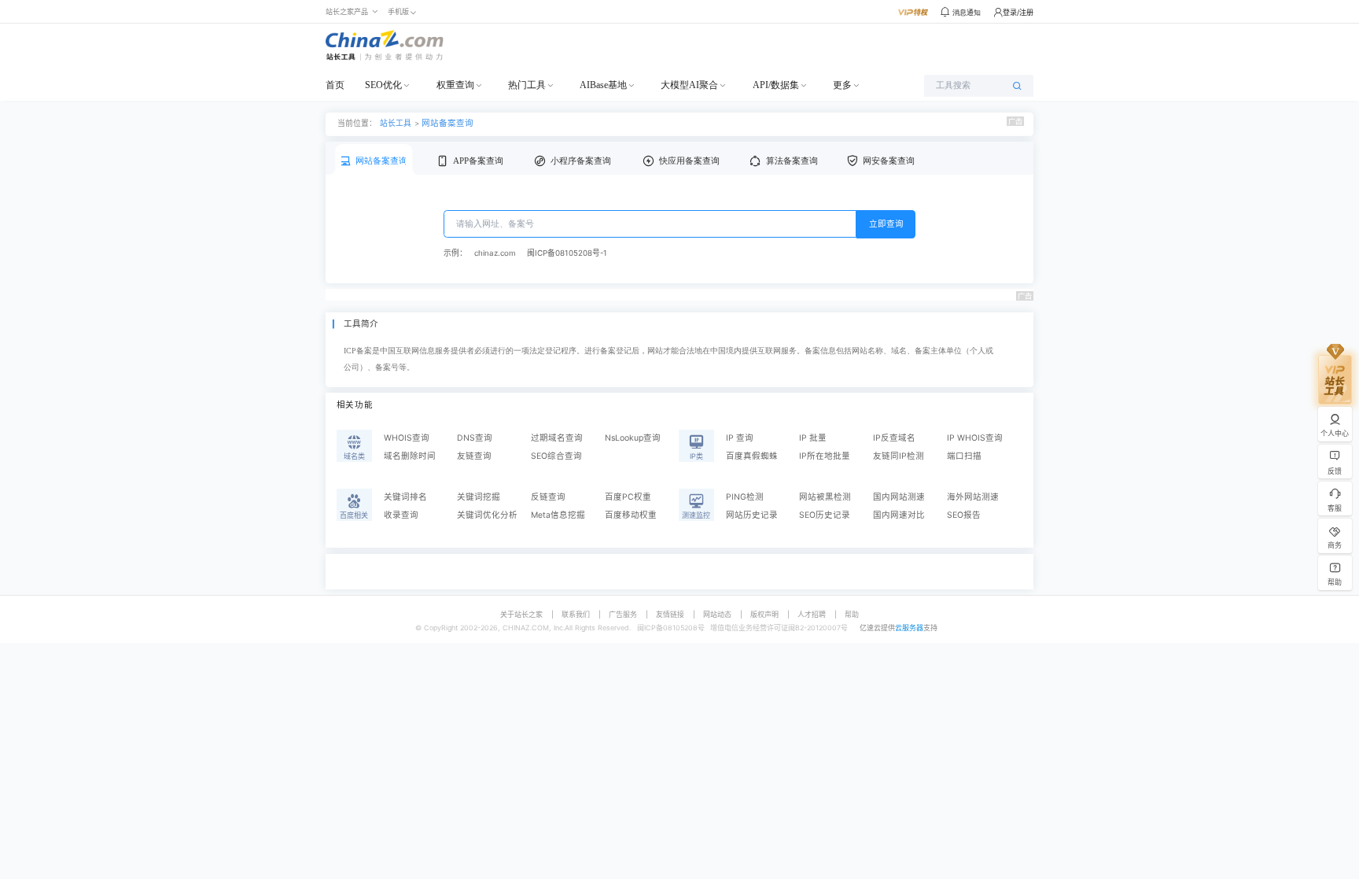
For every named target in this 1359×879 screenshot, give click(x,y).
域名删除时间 (410, 456)
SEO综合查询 (556, 456)
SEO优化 (383, 84)
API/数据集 (776, 84)
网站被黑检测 (825, 497)
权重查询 (455, 84)
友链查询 (474, 456)
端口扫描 (964, 456)
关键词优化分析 (487, 515)
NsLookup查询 (633, 438)
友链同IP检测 (898, 456)
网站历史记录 (752, 515)
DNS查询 (474, 438)
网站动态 (717, 614)
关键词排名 (405, 497)
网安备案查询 (889, 161)
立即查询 (886, 224)
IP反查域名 (894, 438)
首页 (335, 84)
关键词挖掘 (478, 497)
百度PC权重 (628, 497)
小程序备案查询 (581, 161)
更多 (842, 84)
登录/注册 (1018, 12)
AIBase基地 (603, 84)
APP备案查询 (478, 161)
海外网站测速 (973, 497)
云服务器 (909, 627)
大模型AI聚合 (689, 84)
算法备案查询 (792, 161)
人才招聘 (811, 614)
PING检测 (745, 497)
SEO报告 (964, 515)
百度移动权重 (631, 515)
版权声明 (764, 614)
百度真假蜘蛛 (752, 456)
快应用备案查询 (689, 161)
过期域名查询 (557, 438)
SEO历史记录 (824, 515)
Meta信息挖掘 (558, 515)
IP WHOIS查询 (975, 438)
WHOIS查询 (406, 438)
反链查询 (548, 497)
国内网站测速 (899, 497)
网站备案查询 (447, 123)
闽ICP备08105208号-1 (567, 253)
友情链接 (670, 614)
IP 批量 (813, 438)
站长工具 (395, 123)
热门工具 (527, 84)
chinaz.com (494, 253)
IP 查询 (739, 438)
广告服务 (623, 614)
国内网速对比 (899, 515)
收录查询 (401, 515)
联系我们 (576, 614)
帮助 (852, 614)
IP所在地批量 (824, 456)
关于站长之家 (521, 614)
